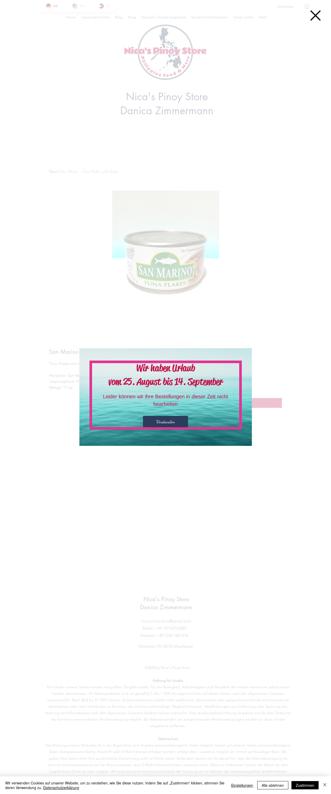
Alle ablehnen (273, 785)
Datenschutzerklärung (61, 787)
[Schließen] (325, 785)
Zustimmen (305, 785)
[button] (315, 15)
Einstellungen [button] (242, 785)
